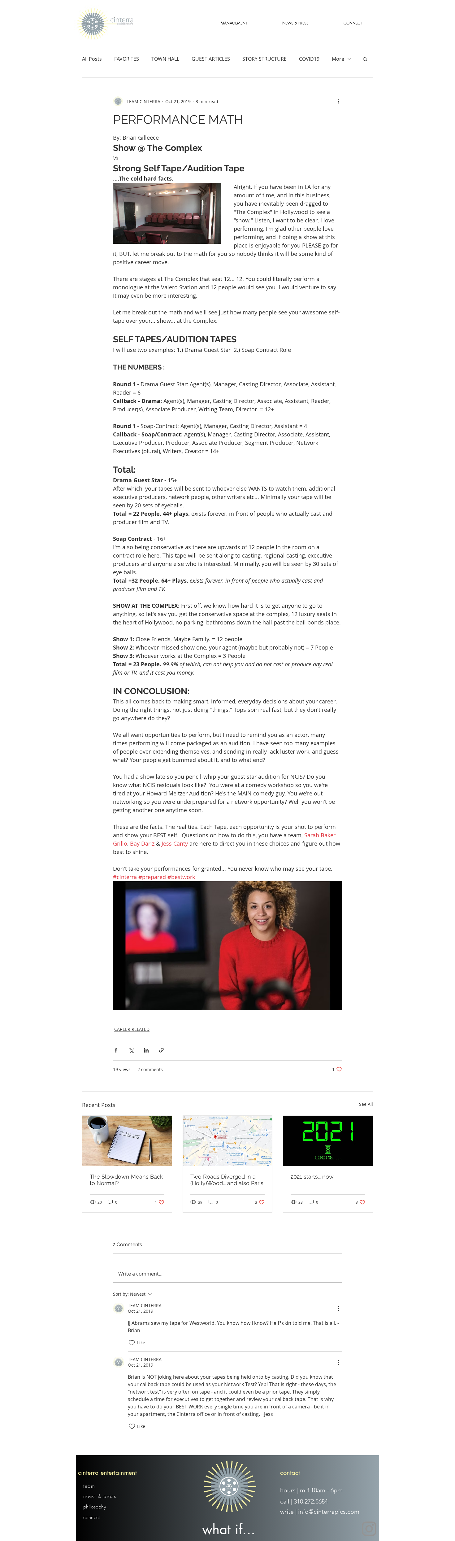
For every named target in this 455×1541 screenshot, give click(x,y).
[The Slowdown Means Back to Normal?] (127, 1141)
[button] (365, 58)
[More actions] (338, 101)
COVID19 (309, 58)
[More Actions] (338, 1308)
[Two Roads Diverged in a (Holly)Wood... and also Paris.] (227, 1141)
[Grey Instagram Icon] (369, 1529)
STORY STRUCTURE (264, 58)
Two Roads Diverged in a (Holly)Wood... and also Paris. (227, 1179)
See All (366, 1104)
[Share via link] (161, 1050)
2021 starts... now (312, 1176)
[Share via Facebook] (116, 1050)
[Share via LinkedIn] (146, 1050)
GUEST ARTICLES (211, 58)
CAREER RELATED (132, 1029)
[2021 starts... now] (328, 1141)
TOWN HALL (165, 58)
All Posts (92, 58)
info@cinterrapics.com (328, 1511)
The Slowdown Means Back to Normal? (126, 1179)
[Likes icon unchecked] (132, 1342)
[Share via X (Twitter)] (131, 1050)
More (338, 58)
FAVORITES (126, 58)
